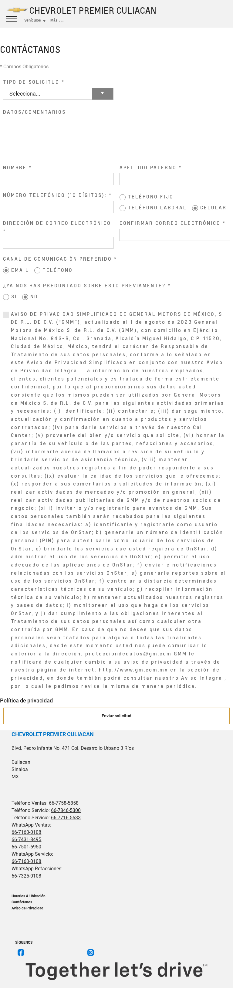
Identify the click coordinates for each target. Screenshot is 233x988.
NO (34, 296)
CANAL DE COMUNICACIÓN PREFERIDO (57, 258)
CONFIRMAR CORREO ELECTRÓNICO (170, 223)
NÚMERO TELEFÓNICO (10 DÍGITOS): (55, 195)
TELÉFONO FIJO (151, 196)
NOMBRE (15, 167)
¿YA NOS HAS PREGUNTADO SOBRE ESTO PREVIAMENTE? (84, 285)
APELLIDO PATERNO (148, 167)
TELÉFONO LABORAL (157, 207)
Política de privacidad (26, 700)
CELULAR (213, 207)
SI (14, 296)
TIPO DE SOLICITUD (31, 82)
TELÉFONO (57, 270)
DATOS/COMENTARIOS (34, 112)
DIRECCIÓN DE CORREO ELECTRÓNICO (57, 223)
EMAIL (20, 270)
